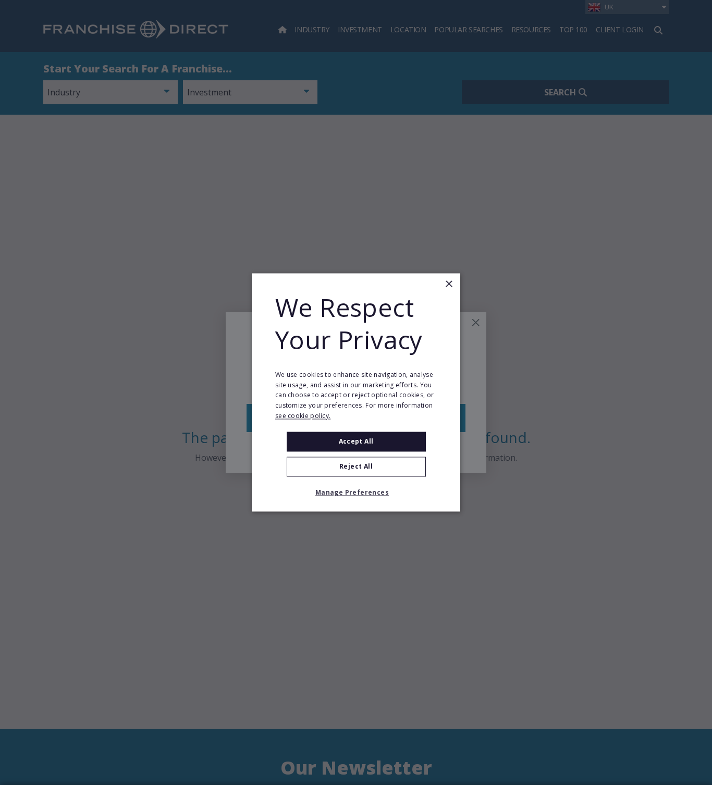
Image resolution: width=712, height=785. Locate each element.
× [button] (448, 284)
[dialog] (356, 392)
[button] (356, 493)
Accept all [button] (356, 441)
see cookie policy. (302, 415)
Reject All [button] (356, 466)
